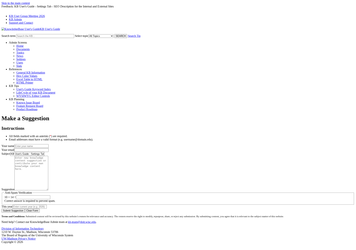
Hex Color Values (26, 75)
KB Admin (15, 19)
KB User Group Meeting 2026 (27, 16)
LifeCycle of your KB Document (35, 92)
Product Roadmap (26, 109)
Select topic (81, 35)
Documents (23, 49)
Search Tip (134, 35)
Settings (21, 59)
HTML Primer (24, 82)
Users (19, 62)
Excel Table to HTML (29, 79)
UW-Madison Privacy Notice (18, 238)
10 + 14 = (10, 197)
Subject (5, 153)
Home (20, 45)
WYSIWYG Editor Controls (33, 95)
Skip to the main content (15, 3)
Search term (8, 35)
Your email (7, 149)
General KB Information (30, 72)
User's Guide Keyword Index (33, 89)
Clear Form (32, 210)
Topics (20, 52)
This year (6, 206)
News (19, 55)
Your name (7, 146)
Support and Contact (21, 22)
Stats (19, 65)
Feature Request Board (29, 105)
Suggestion (7, 189)
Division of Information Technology (22, 228)
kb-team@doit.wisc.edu (82, 221)
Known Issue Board (28, 102)
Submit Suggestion (13, 210)
